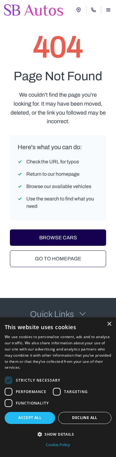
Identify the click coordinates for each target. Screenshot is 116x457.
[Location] (79, 10)
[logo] (34, 10)
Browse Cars (58, 237)
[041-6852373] (93, 10)
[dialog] (58, 387)
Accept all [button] (29, 417)
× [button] (109, 324)
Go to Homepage (58, 258)
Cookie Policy (58, 444)
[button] (58, 434)
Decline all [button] (84, 417)
